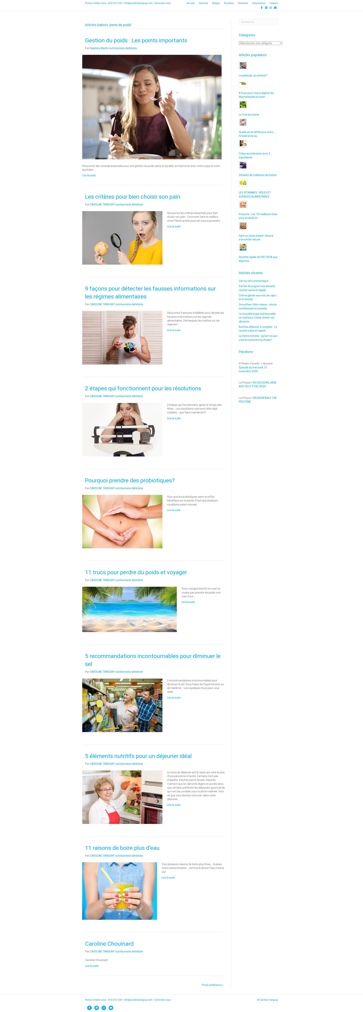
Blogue (216, 3)
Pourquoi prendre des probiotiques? (130, 480)
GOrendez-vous (162, 3)
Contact (274, 3)
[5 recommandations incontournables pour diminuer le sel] (122, 705)
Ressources (258, 3)
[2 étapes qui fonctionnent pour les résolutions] (122, 429)
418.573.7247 (115, 3)
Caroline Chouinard (109, 943)
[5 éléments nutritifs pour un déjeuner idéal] (122, 796)
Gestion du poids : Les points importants (136, 40)
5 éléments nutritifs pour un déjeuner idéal (138, 756)
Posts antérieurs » (212, 984)
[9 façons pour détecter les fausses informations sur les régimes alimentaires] (122, 337)
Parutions (243, 3)
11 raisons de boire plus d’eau (122, 848)
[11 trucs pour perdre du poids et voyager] (129, 609)
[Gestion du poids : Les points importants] (152, 106)
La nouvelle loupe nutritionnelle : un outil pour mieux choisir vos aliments (258, 317)
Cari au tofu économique (253, 280)
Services (203, 3)
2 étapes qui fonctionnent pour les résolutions (143, 388)
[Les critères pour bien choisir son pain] (122, 237)
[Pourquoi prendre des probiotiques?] (122, 521)
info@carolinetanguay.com (138, 3)
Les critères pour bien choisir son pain (132, 196)
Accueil (191, 3)
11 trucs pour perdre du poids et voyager (136, 572)
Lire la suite (89, 175)
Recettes (229, 3)
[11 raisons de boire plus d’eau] (119, 890)
